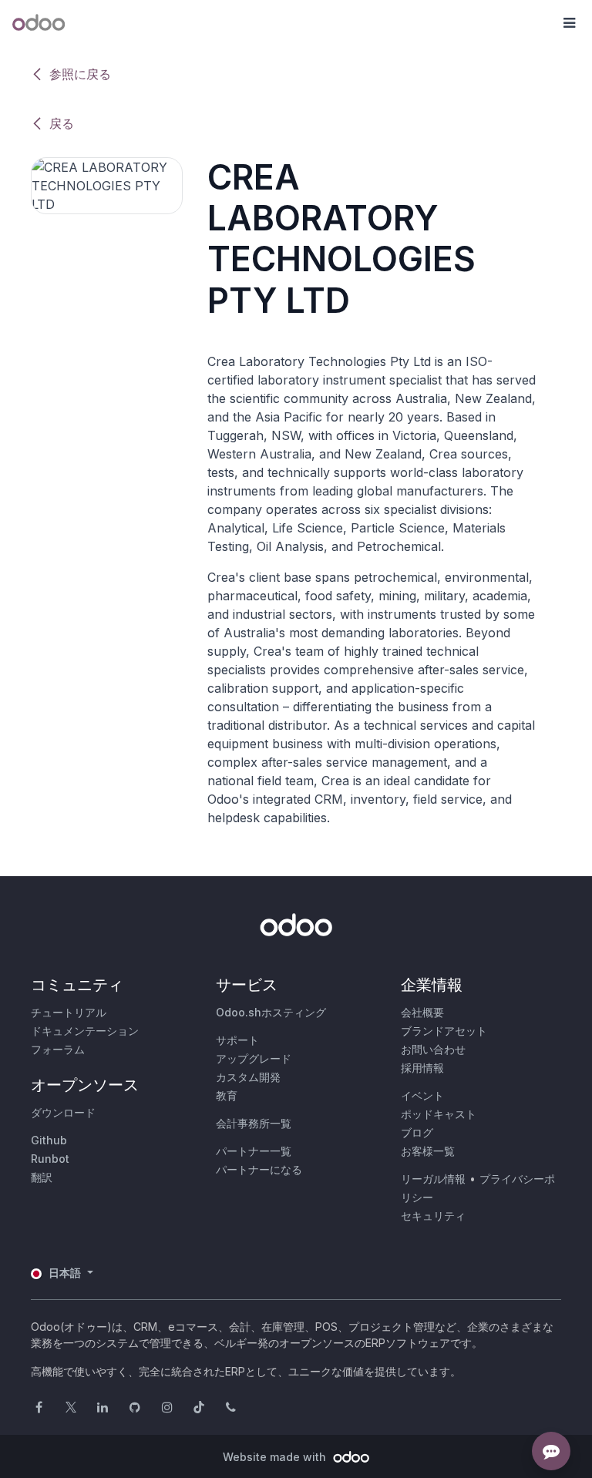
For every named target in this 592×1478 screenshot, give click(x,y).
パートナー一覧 (253, 1150)
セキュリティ (433, 1215)
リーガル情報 (433, 1178)
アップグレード (253, 1058)
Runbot (50, 1158)
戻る (61, 123)
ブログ (417, 1132)
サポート (237, 1039)
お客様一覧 (428, 1150)
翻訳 (41, 1177)
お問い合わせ (433, 1049)
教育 (226, 1095)
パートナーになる (259, 1169)
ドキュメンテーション (85, 1030)
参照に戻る (80, 74)
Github (49, 1140)
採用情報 (422, 1067)
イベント (422, 1095)
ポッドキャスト (438, 1113)
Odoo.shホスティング (271, 1012)
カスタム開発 (248, 1076)
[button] (569, 23)
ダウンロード (63, 1112)
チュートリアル (68, 1012)
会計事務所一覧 (253, 1123)
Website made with (276, 1456)
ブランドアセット (444, 1030)
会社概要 (422, 1012)
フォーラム (58, 1049)
